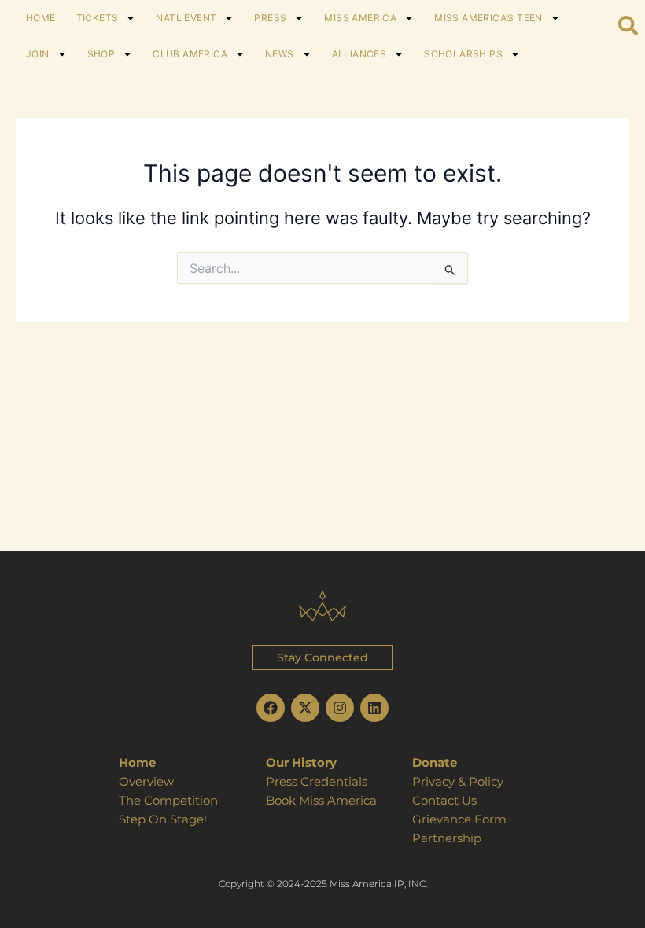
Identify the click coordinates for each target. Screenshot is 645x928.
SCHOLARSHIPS (463, 54)
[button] (322, 657)
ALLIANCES (359, 54)
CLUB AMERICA (190, 54)
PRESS (270, 18)
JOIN (38, 54)
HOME (41, 18)
